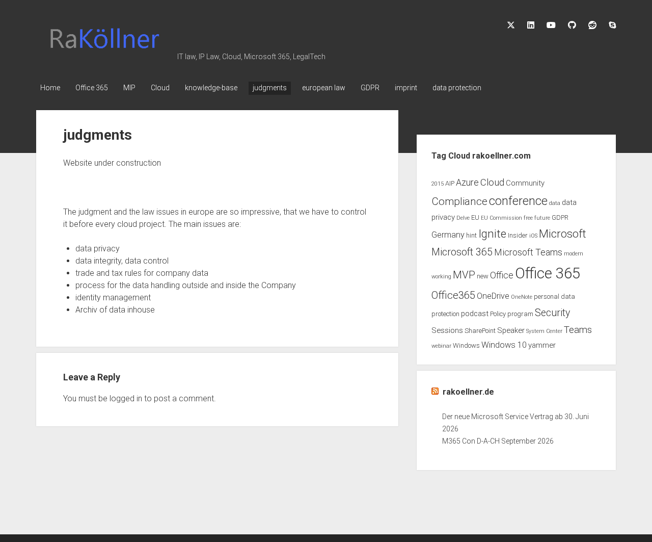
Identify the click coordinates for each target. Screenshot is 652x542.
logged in (126, 398)
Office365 (453, 295)
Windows (466, 345)
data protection (456, 88)
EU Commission (501, 218)
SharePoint (480, 330)
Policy (498, 314)
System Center (544, 331)
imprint (406, 88)
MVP (464, 275)
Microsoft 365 (462, 252)
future (542, 218)
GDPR (370, 88)
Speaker (511, 330)
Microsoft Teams (528, 252)
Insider (518, 235)
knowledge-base (211, 88)
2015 (437, 183)
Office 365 (91, 88)
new (482, 276)
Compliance (459, 201)
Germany (448, 235)
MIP (129, 88)
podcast (474, 313)
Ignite (492, 233)
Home (50, 88)
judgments (270, 88)
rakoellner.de (468, 392)
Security (552, 313)
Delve (463, 218)
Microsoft (562, 233)
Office (501, 275)
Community (525, 183)
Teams (578, 329)
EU (475, 217)
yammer (542, 345)
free (528, 218)
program (520, 314)
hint (471, 235)
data (554, 203)
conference (518, 201)
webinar (441, 346)
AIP (449, 183)
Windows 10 (504, 345)
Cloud (160, 88)
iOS (533, 236)
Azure (467, 182)
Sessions (447, 330)
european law (323, 88)
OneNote (521, 297)
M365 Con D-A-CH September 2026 (498, 441)
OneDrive (493, 296)
